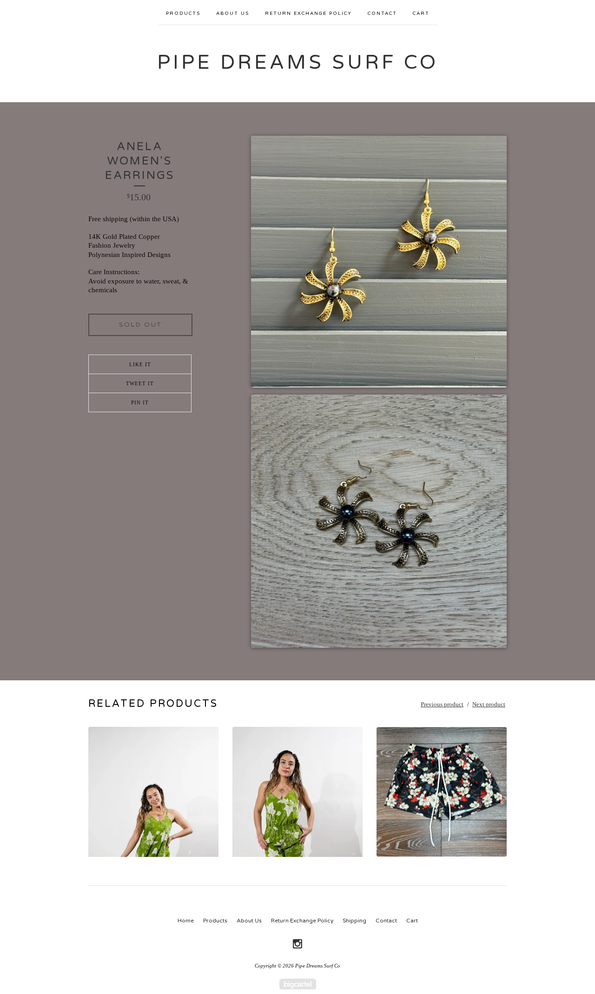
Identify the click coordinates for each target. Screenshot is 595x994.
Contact (382, 13)
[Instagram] (297, 943)
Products (183, 13)
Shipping (354, 920)
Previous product (442, 704)
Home (186, 920)
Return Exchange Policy (308, 13)
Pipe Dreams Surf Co (297, 62)
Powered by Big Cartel (297, 984)
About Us (232, 13)
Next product (488, 704)
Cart (421, 13)
